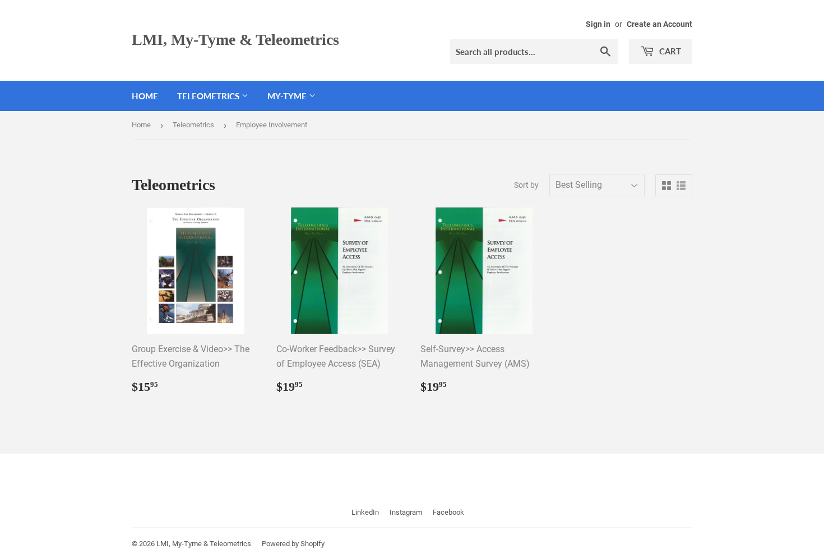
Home (145, 96)
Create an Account (659, 24)
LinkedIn (365, 512)
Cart (669, 51)
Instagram (406, 512)
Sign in (598, 24)
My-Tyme (288, 96)
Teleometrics (209, 96)
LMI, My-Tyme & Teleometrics (235, 39)
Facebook (448, 512)
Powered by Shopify (293, 543)
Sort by (526, 185)
